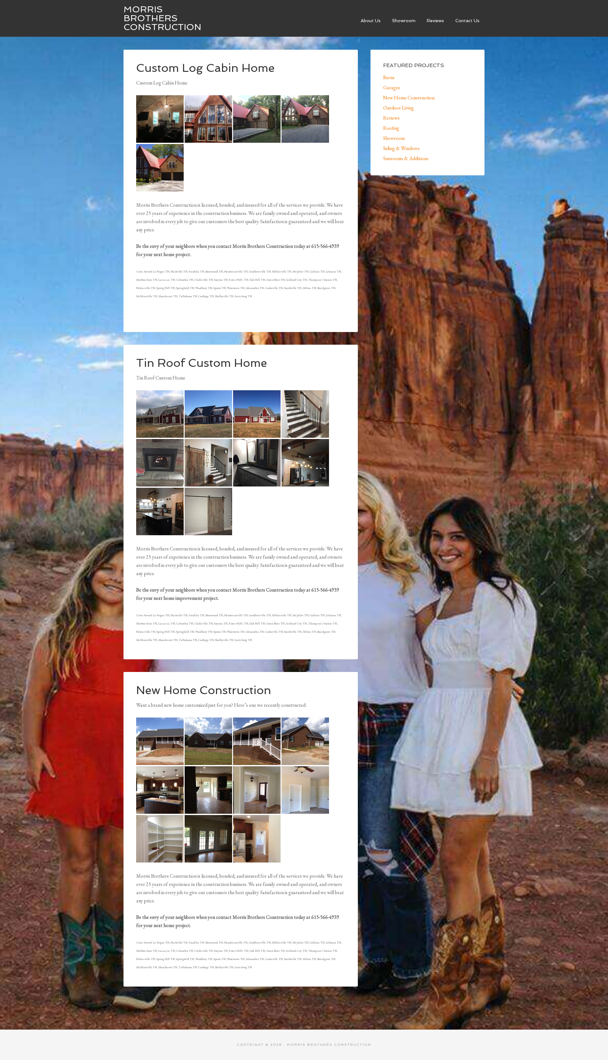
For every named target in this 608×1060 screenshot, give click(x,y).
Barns (389, 77)
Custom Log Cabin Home (205, 68)
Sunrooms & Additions (405, 158)
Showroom (394, 138)
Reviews (391, 118)
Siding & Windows (401, 148)
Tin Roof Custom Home (201, 363)
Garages (391, 87)
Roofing (391, 128)
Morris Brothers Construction (162, 18)
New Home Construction (203, 690)
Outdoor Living (398, 107)
